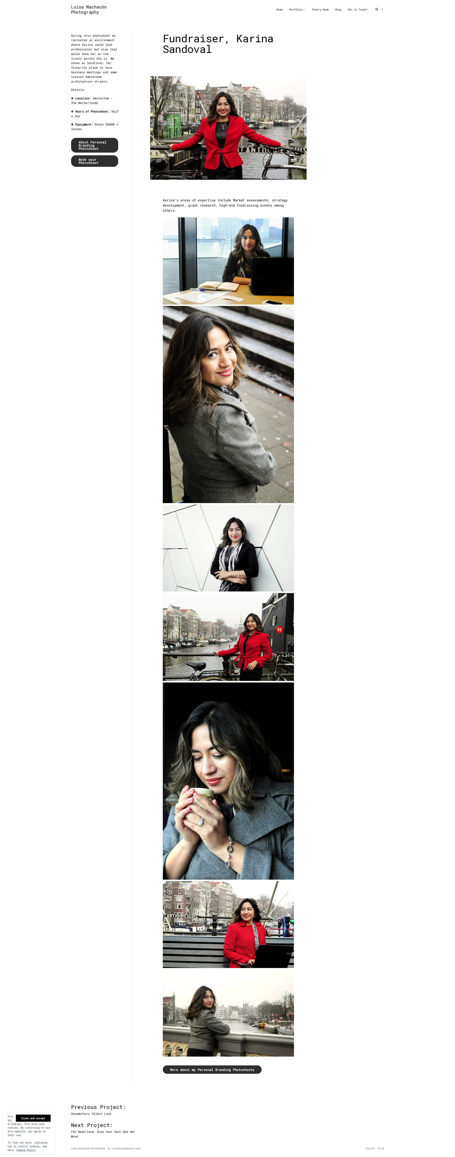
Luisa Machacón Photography (89, 9)
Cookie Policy (26, 1150)
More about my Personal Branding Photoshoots (212, 1070)
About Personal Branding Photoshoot (93, 145)
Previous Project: (100, 1109)
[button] (228, 261)
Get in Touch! (358, 9)
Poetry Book (320, 9)
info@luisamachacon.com (126, 1148)
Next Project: (101, 1127)
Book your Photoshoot (89, 161)
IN (382, 1148)
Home (280, 9)
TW (378, 1148)
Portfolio (296, 9)
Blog (338, 9)
